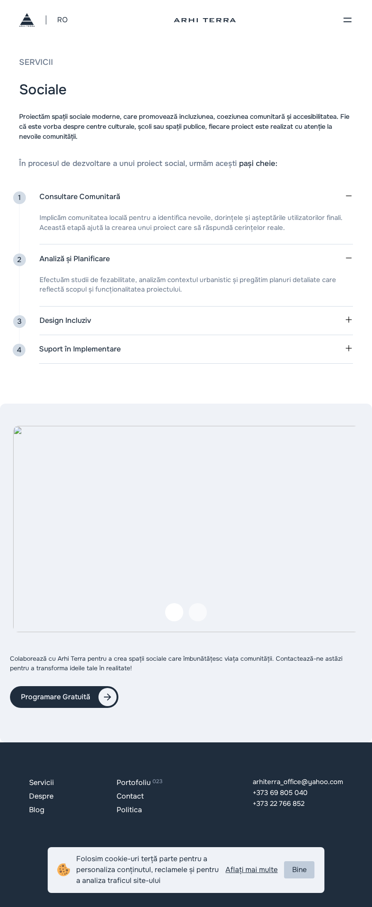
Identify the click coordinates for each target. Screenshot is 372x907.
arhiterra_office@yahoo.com (298, 782)
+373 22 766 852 (278, 804)
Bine (299, 869)
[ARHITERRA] (27, 20)
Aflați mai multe (251, 869)
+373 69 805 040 (280, 793)
